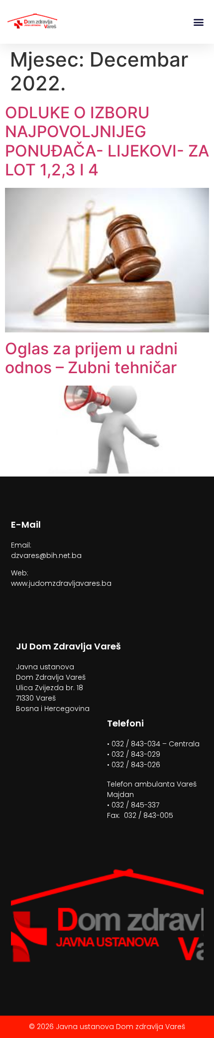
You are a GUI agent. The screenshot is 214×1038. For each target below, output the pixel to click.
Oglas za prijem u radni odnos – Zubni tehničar (91, 358)
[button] (198, 22)
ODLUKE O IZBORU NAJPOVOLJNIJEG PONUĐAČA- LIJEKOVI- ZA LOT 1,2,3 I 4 (107, 141)
